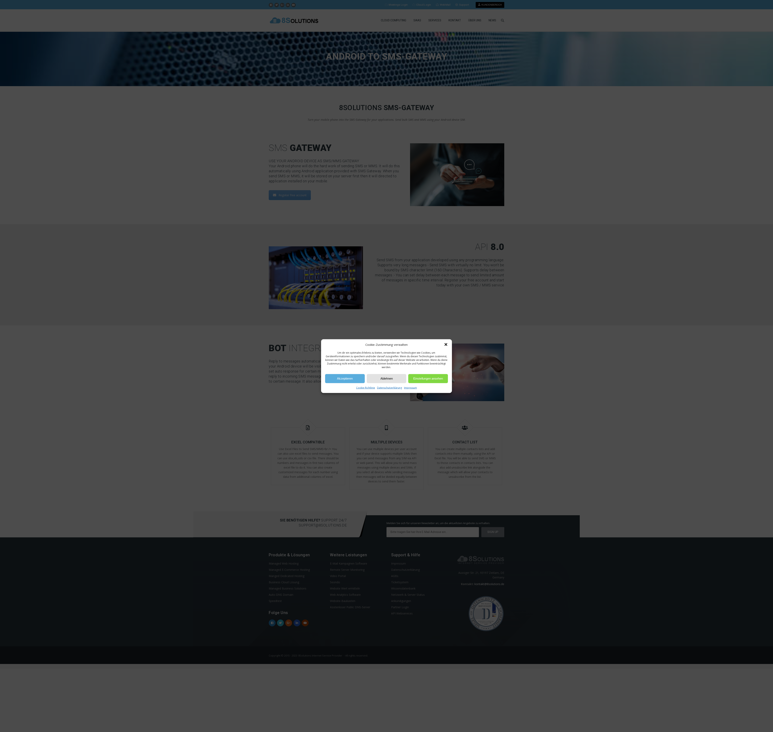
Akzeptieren (345, 378)
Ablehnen (386, 378)
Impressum (410, 387)
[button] (446, 345)
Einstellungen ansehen (428, 378)
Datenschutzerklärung (389, 387)
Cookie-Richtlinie (365, 387)
